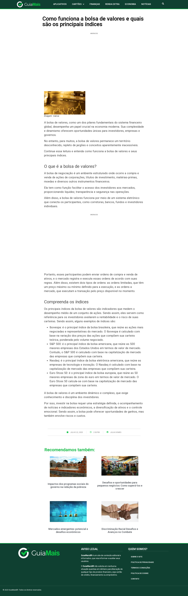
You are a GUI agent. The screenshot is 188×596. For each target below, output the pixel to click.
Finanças (95, 4)
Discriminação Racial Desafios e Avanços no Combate (120, 530)
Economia (130, 4)
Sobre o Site (136, 557)
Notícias (146, 4)
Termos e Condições (140, 568)
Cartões (76, 4)
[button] (163, 4)
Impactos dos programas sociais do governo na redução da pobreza (68, 485)
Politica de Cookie (139, 573)
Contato (135, 579)
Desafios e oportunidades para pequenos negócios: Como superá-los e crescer (119, 485)
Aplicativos (59, 4)
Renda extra (112, 4)
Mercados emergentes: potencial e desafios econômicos (68, 530)
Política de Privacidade (142, 562)
